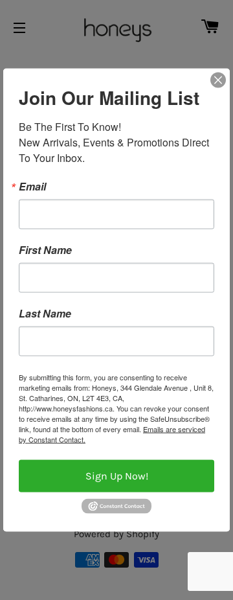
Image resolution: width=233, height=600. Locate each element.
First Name (45, 250)
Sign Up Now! (116, 476)
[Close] (218, 80)
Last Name (45, 313)
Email (32, 186)
